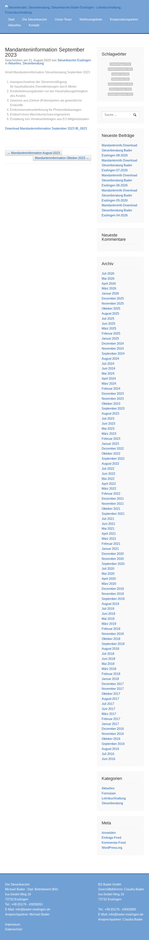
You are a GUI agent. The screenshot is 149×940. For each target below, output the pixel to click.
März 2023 (109, 433)
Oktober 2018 (111, 638)
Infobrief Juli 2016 (120, 74)
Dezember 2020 (113, 553)
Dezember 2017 (113, 684)
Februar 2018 (111, 673)
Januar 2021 (110, 548)
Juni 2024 (108, 368)
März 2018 (109, 668)
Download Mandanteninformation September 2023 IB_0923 (46, 128)
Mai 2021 (108, 528)
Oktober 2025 (111, 308)
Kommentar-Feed (114, 842)
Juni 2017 (108, 708)
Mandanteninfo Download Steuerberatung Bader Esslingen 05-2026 (119, 195)
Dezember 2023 (113, 393)
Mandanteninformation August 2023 (33, 153)
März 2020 (109, 583)
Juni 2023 (108, 423)
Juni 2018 (108, 658)
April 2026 (109, 283)
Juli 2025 (108, 318)
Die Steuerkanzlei (34, 19)
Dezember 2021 (113, 498)
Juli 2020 (108, 568)
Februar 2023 (111, 438)
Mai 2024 (108, 373)
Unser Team (63, 19)
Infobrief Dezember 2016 (120, 69)
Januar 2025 (110, 338)
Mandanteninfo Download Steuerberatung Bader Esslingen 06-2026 (119, 180)
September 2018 (113, 643)
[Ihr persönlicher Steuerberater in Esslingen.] (70, 10)
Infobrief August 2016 (120, 64)
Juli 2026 (108, 273)
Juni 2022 (108, 473)
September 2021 (113, 513)
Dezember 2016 (113, 728)
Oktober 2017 (111, 693)
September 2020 (113, 563)
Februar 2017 (111, 719)
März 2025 (109, 328)
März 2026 (109, 288)
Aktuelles (14, 25)
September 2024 (113, 353)
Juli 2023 (108, 418)
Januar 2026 (110, 293)
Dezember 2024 (113, 343)
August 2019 (110, 603)
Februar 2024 (111, 388)
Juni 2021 (108, 523)
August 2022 (110, 463)
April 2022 (109, 483)
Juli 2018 (108, 653)
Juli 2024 (108, 363)
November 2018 (113, 633)
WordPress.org (112, 847)
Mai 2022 (108, 478)
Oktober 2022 (111, 453)
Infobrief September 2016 (120, 94)
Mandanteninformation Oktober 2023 (62, 158)
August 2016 (110, 748)
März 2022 (109, 488)
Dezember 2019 (113, 588)
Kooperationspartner (124, 19)
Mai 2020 (108, 573)
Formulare (109, 793)
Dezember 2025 (113, 298)
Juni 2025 (108, 323)
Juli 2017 (108, 703)
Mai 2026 (108, 278)
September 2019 (113, 598)
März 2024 (109, 383)
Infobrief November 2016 (120, 84)
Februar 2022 (111, 493)
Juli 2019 (108, 608)
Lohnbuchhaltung (114, 798)
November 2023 (113, 398)
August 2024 (110, 358)
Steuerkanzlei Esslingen (74, 60)
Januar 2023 (110, 443)
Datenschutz (13, 929)
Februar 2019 (111, 628)
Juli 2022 (108, 468)
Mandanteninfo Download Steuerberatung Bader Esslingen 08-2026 (119, 150)
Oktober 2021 (111, 508)
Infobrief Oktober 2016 (120, 89)
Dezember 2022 (113, 448)
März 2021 (109, 538)
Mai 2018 (108, 663)
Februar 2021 (111, 543)
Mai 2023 (108, 428)
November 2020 (113, 558)
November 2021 (113, 503)
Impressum (12, 924)
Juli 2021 (108, 518)
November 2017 (113, 688)
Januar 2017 (110, 724)
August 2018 (110, 648)
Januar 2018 (110, 678)
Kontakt (34, 25)
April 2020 (109, 578)
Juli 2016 (108, 754)
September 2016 (113, 743)
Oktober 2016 (111, 738)
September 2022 (113, 458)
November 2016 (113, 733)
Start (11, 19)
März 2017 (109, 713)
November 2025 (113, 303)
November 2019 (113, 593)
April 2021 (109, 533)
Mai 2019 (108, 618)
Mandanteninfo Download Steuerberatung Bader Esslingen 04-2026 (119, 210)
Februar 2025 (111, 333)
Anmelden (109, 832)
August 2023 (110, 413)
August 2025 (110, 313)
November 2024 (113, 348)
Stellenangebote (90, 19)
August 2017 (110, 698)
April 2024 (109, 378)
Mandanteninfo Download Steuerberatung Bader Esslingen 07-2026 (119, 165)
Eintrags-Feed (111, 837)
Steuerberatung (33, 63)
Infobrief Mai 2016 (120, 79)
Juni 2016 (108, 759)
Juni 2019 (108, 613)
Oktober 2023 (111, 403)
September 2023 (113, 408)
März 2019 (109, 623)
